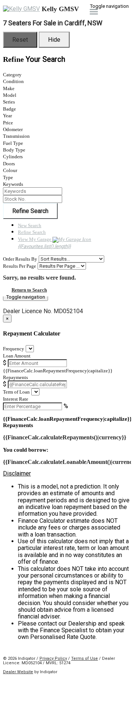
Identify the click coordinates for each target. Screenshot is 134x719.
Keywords (13, 184)
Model (9, 95)
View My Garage (44, 242)
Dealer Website (18, 671)
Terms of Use (84, 658)
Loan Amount (17, 356)
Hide (54, 39)
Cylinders (13, 156)
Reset (20, 39)
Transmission (16, 136)
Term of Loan (16, 392)
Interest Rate (15, 399)
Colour (10, 170)
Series (9, 102)
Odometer (13, 129)
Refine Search (30, 210)
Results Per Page (19, 266)
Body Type (14, 150)
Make (9, 88)
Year (7, 115)
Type (8, 177)
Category (12, 74)
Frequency (13, 348)
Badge (9, 109)
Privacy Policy (53, 658)
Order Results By (20, 259)
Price (8, 122)
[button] (67, 473)
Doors (9, 163)
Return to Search (29, 290)
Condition (13, 81)
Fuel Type (13, 143)
